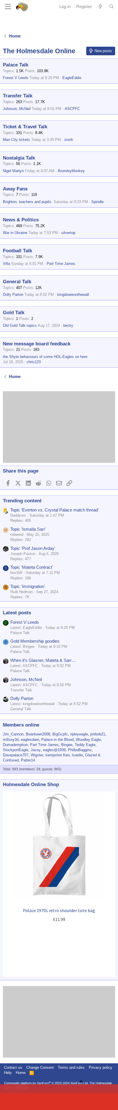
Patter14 (28, 760)
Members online (21, 725)
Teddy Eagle (85, 745)
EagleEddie (71, 78)
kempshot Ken (58, 755)
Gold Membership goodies (35, 641)
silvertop (68, 233)
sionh (68, 139)
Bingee (66, 745)
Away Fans (15, 189)
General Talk (17, 281)
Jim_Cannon (13, 734)
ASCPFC (72, 109)
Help (7, 1072)
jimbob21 (97, 734)
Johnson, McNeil (17, 109)
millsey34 (11, 739)
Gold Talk (13, 312)
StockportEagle (15, 750)
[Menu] (8, 6)
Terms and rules (71, 1067)
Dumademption (15, 745)
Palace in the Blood (57, 739)
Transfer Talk (17, 96)
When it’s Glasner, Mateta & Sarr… (43, 660)
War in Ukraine (15, 233)
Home (20, 1072)
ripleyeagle (79, 734)
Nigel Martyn (13, 171)
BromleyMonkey (71, 171)
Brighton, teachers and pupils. (27, 202)
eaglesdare (30, 739)
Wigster (37, 755)
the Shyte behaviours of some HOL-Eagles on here (45, 357)
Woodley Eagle (88, 739)
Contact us (13, 1067)
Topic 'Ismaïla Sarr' (28, 529)
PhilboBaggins (80, 750)
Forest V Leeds (15, 78)
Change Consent (40, 1067)
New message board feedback (36, 344)
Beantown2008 (38, 734)
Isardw (77, 755)
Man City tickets (16, 139)
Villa (6, 263)
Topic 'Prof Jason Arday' (32, 548)
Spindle (97, 202)
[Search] (111, 6)
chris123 (34, 362)
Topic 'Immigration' (27, 586)
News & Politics (21, 220)
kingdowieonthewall (73, 294)
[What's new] (100, 6)
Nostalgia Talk (19, 158)
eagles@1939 (54, 750)
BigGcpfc (60, 734)
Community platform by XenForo (46, 1083)
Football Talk (17, 250)
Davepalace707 (15, 755)
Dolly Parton (13, 294)
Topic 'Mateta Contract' (31, 567)
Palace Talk (15, 65)
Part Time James (61, 263)
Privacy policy (100, 1067)
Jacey (36, 750)
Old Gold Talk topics (20, 325)
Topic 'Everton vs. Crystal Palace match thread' (54, 509)
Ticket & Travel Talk (25, 126)
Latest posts (17, 612)
